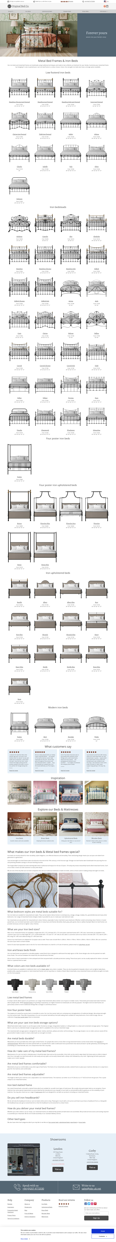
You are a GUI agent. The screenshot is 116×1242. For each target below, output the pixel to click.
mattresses (38, 1092)
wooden (99, 1042)
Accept (103, 1231)
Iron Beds (44, 1204)
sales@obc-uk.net (84, 944)
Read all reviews (63, 1206)
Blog (26, 1210)
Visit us (58, 1169)
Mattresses (45, 1217)
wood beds (73, 1122)
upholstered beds (12, 1043)
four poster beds (54, 1122)
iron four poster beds (21, 1017)
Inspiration (10, 1207)
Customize (102, 1236)
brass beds (82, 1122)
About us (27, 1204)
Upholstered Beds (47, 1207)
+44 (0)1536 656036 (92, 1162)
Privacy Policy (11, 1215)
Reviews (9, 1204)
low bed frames (28, 1003)
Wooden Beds (46, 1213)
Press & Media (29, 1213)
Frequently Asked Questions (12, 1211)
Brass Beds (45, 1210)
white (47, 969)
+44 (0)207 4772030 (58, 1160)
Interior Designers (30, 1217)
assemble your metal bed (16, 1113)
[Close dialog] (112, 1218)
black (43, 969)
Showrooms (28, 1207)
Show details (24, 1239)
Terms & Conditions (13, 1218)
